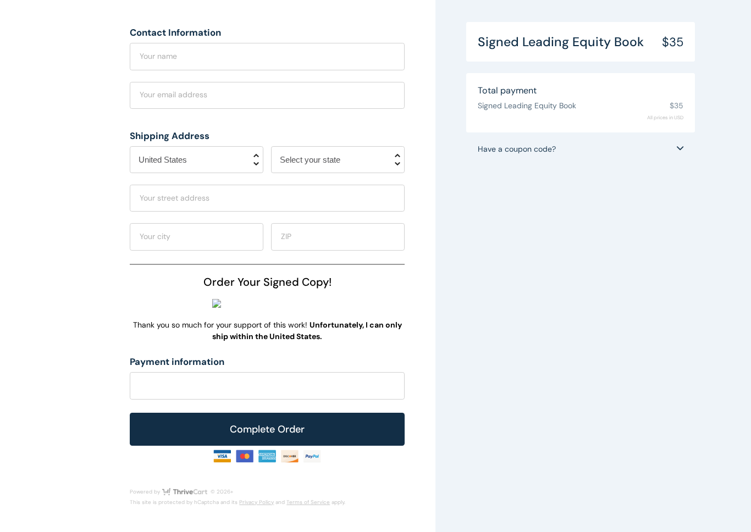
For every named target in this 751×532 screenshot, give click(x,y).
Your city (155, 236)
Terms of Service (308, 502)
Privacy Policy (256, 502)
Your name (158, 56)
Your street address (174, 198)
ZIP (286, 236)
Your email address (173, 94)
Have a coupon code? (517, 149)
